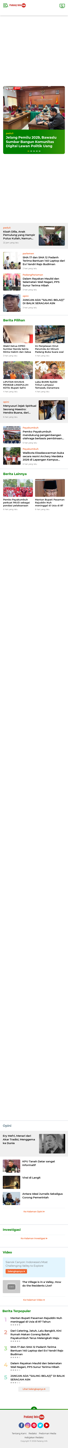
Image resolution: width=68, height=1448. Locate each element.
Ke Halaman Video (33, 1300)
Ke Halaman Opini (33, 1211)
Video (7, 1252)
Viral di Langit (31, 1177)
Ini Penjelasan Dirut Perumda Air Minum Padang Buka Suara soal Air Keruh (49, 349)
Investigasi (12, 1230)
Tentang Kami (19, 1433)
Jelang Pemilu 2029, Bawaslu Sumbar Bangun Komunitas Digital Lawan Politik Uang (31, 142)
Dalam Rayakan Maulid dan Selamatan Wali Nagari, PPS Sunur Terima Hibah (41, 282)
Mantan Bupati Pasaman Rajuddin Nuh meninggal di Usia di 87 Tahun (50, 502)
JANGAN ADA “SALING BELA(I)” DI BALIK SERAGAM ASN (44, 301)
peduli (9, 133)
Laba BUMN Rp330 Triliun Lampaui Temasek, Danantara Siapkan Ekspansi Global (49, 384)
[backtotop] (34, 1410)
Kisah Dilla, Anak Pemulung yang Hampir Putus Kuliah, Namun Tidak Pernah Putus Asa (19, 235)
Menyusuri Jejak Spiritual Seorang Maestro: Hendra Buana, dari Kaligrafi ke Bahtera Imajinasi (19, 409)
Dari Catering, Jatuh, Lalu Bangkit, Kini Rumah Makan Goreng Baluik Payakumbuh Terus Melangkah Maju (35, 1334)
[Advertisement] (34, 49)
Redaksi (33, 1433)
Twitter (41, 1429)
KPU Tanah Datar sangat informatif (38, 1163)
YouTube (49, 1429)
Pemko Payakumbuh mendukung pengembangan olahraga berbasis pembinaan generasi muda (42, 435)
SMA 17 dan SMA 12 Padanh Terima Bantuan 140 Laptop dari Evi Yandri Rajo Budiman (44, 261)
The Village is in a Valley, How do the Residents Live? (41, 1283)
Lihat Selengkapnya (33, 1389)
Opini (7, 1126)
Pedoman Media (47, 1433)
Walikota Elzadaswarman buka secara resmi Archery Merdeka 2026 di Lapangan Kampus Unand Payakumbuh (43, 456)
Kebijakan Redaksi (34, 1437)
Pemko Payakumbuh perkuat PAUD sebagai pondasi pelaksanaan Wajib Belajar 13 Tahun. (17, 502)
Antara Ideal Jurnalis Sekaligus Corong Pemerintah (42, 1195)
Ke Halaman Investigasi (33, 1238)
